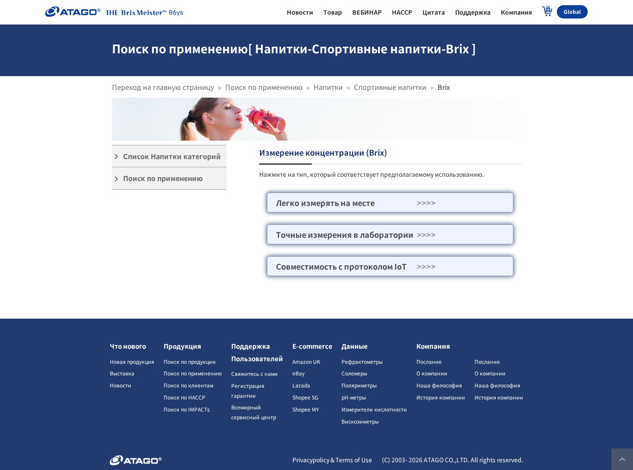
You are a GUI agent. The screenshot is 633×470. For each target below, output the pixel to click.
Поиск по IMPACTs (187, 409)
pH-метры (353, 397)
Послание (429, 361)
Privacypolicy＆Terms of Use (332, 459)
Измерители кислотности (374, 409)
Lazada (301, 385)
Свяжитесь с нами (254, 373)
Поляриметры (359, 385)
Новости (120, 385)
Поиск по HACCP (184, 397)
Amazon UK (306, 361)
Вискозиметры (360, 421)
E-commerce (312, 345)
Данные (354, 345)
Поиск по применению (263, 87)
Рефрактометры (362, 361)
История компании (440, 397)
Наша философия (439, 385)
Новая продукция (132, 361)
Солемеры (354, 373)
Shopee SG (305, 397)
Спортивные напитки (390, 87)
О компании (431, 373)
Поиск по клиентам (188, 385)
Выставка (122, 373)
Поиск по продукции (190, 361)
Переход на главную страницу (163, 87)
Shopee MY (305, 409)
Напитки (328, 87)
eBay (298, 373)
